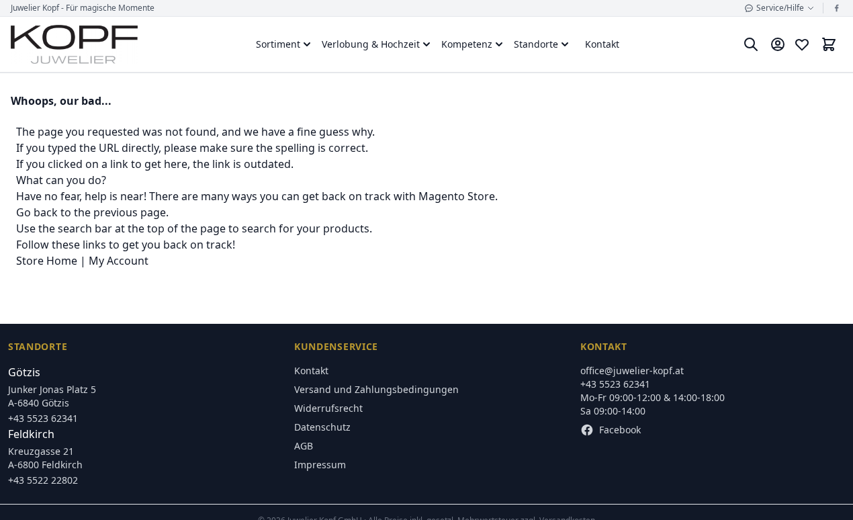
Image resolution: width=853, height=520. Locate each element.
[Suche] (750, 44)
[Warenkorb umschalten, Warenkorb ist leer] (828, 44)
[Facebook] (837, 8)
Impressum (320, 464)
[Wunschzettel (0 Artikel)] (802, 44)
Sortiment (278, 44)
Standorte (536, 44)
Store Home (46, 260)
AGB (303, 445)
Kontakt (602, 44)
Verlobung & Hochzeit (371, 44)
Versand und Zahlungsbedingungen (376, 389)
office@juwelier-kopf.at (632, 370)
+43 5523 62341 (43, 418)
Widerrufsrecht (328, 408)
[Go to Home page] (74, 44)
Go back (37, 212)
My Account (118, 260)
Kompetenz (466, 44)
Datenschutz (322, 427)
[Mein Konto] (778, 44)
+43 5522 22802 (43, 480)
